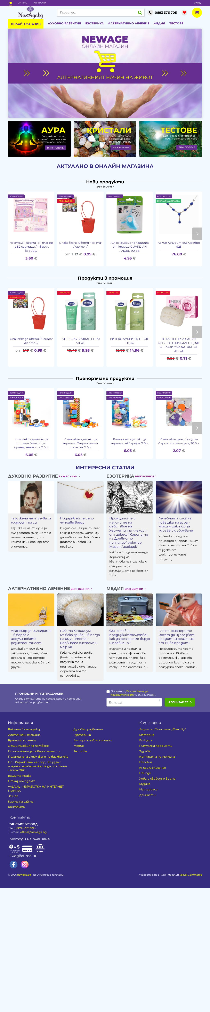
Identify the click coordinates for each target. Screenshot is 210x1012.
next (197, 234)
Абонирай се (178, 702)
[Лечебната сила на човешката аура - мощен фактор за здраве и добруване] (179, 497)
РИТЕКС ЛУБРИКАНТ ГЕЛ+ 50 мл (80, 341)
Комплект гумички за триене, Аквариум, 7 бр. (129, 441)
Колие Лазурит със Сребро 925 (179, 245)
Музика (144, 784)
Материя (146, 735)
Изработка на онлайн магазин (170, 874)
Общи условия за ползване (28, 746)
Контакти (40, 2)
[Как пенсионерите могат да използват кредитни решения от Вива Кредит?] (179, 609)
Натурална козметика (157, 756)
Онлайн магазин (26, 24)
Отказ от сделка (21, 781)
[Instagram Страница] (25, 865)
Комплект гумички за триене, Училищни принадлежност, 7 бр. (31, 443)
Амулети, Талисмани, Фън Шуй (162, 729)
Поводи (145, 773)
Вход (197, 2)
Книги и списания (152, 768)
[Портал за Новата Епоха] (30, 12)
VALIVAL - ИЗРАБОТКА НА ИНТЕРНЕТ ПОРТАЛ (36, 788)
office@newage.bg (33, 832)
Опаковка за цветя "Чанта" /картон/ (80, 245)
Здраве (145, 751)
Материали (148, 789)
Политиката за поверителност (34, 751)
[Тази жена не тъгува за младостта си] (31, 497)
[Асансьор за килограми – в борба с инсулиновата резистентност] (31, 609)
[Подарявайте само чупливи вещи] (80, 497)
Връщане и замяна (22, 740)
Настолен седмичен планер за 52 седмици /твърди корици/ (31, 247)
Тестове (176, 23)
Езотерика (94, 23)
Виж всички (104, 186)
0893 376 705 (25, 828)
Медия (159, 23)
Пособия (145, 762)
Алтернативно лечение (128, 23)
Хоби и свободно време (157, 778)
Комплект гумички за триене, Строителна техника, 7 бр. (80, 443)
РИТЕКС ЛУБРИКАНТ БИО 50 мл (130, 341)
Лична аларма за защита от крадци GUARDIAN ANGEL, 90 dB (130, 247)
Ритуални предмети (155, 746)
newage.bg (24, 874)
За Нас (22, 2)
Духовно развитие (64, 23)
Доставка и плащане (24, 735)
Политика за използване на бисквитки (38, 756)
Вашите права (19, 776)
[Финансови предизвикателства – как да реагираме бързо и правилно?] (129, 609)
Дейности (147, 795)
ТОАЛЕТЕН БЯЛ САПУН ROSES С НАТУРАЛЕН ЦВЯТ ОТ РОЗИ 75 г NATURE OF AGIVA (179, 345)
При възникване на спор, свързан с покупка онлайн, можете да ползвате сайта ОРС (37, 766)
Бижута (145, 740)
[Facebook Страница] (13, 865)
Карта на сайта (20, 801)
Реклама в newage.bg (24, 729)
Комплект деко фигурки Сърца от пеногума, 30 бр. (178, 441)
